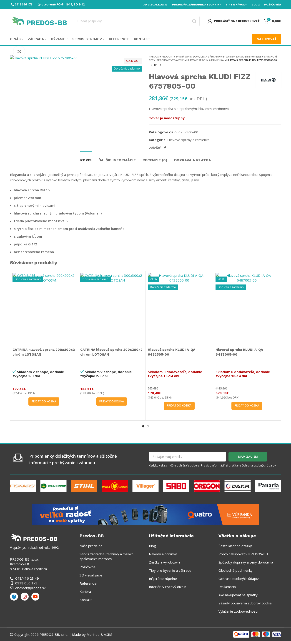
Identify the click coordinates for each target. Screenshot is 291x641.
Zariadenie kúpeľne (248, 56)
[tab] (86, 158)
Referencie (88, 583)
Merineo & (95, 634)
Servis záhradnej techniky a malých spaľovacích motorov (106, 556)
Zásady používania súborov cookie (245, 603)
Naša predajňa (91, 546)
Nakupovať (266, 39)
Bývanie (228, 56)
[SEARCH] (194, 21)
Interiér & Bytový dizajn (167, 586)
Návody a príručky (163, 554)
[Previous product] (151, 65)
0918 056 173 (23, 4)
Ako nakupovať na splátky (238, 595)
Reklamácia (227, 586)
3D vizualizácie (91, 575)
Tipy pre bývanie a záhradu (170, 570)
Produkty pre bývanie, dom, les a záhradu (191, 56)
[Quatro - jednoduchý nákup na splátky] (145, 514)
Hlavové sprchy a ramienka (205, 60)
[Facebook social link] (165, 148)
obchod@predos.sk (30, 588)
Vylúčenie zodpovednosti (238, 611)
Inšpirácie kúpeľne (163, 578)
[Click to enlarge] (19, 51)
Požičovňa (87, 567)
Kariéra (85, 591)
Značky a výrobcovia (164, 562)
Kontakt (86, 599)
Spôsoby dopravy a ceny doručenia (245, 562)
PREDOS (154, 56)
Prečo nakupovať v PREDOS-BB (243, 554)
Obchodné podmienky (235, 570)
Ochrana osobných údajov (259, 465)
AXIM (107, 634)
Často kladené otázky (235, 546)
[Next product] (160, 65)
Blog (152, 546)
